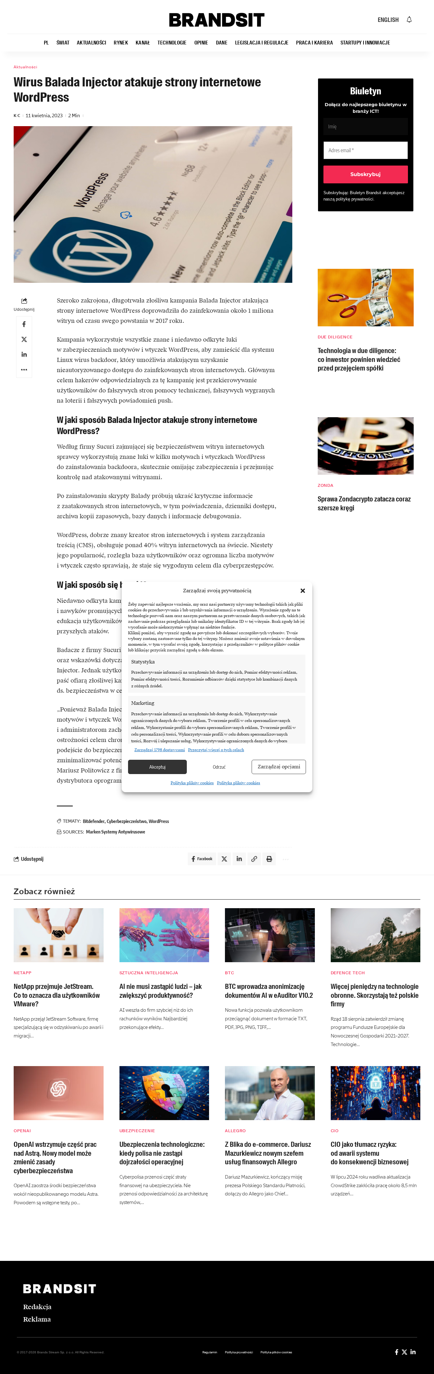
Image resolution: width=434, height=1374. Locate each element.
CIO (335, 1130)
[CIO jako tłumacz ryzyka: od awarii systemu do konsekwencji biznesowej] (376, 1093)
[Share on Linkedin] (24, 354)
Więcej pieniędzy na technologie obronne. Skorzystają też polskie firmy (375, 995)
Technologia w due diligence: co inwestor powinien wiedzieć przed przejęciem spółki (359, 359)
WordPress (159, 821)
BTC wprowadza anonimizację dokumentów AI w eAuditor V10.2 (269, 991)
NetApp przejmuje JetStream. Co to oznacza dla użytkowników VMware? (57, 995)
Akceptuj (157, 767)
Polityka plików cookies (192, 783)
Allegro (235, 1130)
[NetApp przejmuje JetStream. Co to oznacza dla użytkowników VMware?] (59, 935)
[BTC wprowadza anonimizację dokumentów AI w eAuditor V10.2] (270, 935)
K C (17, 115)
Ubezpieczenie (137, 1130)
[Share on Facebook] (24, 324)
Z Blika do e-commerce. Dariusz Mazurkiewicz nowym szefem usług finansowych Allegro (268, 1153)
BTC (229, 973)
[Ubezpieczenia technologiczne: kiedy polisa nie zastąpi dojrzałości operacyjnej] (164, 1093)
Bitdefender (94, 821)
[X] (404, 1352)
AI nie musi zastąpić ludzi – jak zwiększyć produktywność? (160, 991)
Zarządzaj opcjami (279, 767)
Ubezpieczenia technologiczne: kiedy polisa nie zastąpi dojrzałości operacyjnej (162, 1153)
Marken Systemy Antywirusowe (115, 831)
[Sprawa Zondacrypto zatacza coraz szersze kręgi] (366, 446)
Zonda (326, 485)
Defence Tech (348, 973)
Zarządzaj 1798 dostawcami (159, 749)
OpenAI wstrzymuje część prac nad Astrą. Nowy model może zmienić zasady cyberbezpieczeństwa (55, 1157)
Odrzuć (219, 767)
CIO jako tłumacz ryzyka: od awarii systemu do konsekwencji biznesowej (370, 1153)
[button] (303, 591)
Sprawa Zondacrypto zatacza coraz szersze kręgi (364, 503)
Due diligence (335, 337)
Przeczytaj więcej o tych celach (216, 749)
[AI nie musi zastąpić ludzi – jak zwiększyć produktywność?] (164, 935)
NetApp (22, 973)
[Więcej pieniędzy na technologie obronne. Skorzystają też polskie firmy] (376, 935)
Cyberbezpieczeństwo (126, 821)
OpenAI (22, 1130)
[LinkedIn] (413, 1352)
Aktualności (25, 67)
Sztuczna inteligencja (148, 973)
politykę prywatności (354, 199)
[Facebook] (396, 1352)
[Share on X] (24, 339)
